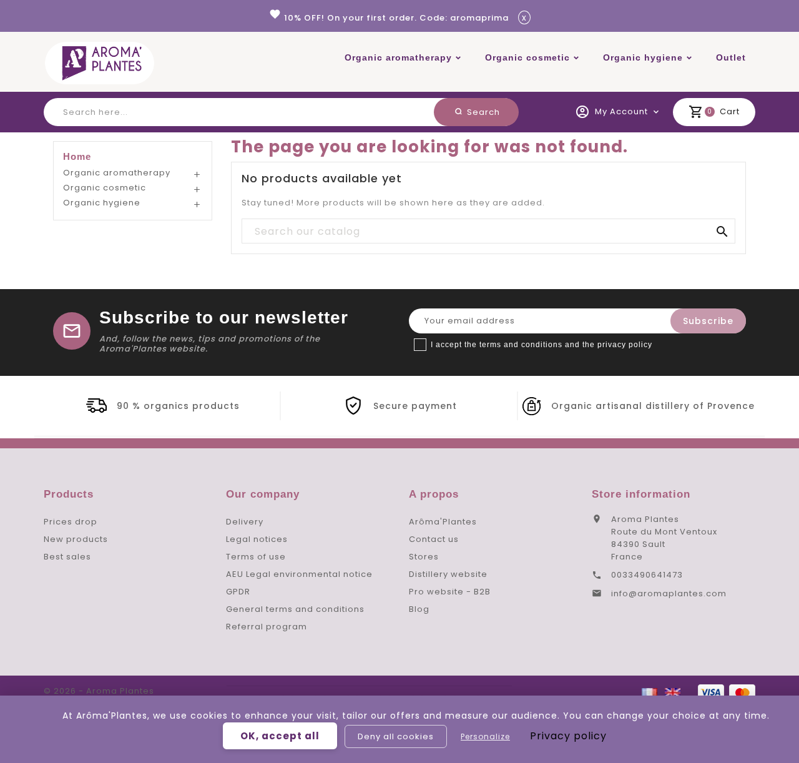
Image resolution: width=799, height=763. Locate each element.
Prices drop (70, 522)
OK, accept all (280, 735)
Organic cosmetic (527, 57)
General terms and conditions (295, 609)
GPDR (238, 592)
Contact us (434, 539)
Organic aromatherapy (398, 57)
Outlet (731, 57)
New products (76, 539)
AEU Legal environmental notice (299, 574)
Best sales (67, 557)
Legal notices (257, 539)
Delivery (244, 522)
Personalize (485, 736)
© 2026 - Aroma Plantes (99, 691)
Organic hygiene (643, 57)
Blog (419, 609)
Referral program (266, 627)
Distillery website (448, 574)
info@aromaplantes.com (669, 593)
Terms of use (256, 557)
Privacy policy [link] (568, 736)
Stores (424, 557)
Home (77, 156)
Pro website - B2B (450, 592)
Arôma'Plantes (443, 522)
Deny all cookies (396, 736)
